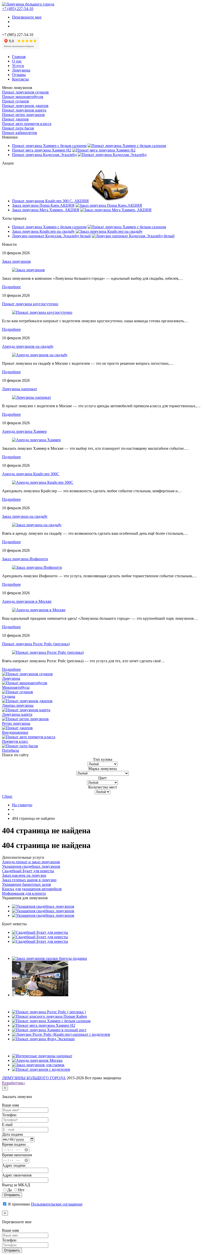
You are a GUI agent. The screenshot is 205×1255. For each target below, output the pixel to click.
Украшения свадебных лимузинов (31, 866)
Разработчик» (13, 1083)
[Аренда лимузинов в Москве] (39, 610)
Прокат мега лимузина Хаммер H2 (41, 150)
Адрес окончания (17, 1175)
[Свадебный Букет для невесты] (40, 932)
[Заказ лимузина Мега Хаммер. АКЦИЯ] (116, 210)
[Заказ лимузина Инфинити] (37, 567)
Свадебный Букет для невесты (28, 871)
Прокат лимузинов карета (24, 110)
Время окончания (17, 1155)
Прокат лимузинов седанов (25, 92)
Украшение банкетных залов (26, 884)
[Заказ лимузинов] (28, 270)
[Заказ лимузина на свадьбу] (37, 525)
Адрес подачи (14, 1165)
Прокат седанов (15, 101)
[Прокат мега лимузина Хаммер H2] (104, 150)
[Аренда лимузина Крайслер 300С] (42, 482)
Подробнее (11, 287)
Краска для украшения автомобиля (32, 889)
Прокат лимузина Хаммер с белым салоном (49, 146)
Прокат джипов (15, 119)
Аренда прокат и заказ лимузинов (31, 862)
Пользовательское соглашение (56, 1204)
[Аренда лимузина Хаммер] (36, 440)
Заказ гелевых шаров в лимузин (29, 880)
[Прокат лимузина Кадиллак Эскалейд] (112, 154)
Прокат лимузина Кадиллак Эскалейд (44, 154)
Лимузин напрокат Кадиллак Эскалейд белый (51, 236)
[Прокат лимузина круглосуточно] (42, 312)
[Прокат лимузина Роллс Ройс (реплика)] (48, 652)
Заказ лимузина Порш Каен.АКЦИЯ (43, 205)
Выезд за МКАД (16, 1185)
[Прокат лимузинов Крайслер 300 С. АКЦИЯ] (114, 201)
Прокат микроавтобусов (22, 96)
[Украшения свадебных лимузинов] (43, 906)
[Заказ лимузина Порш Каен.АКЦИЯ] (109, 205)
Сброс (7, 796)
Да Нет (15, 1190)
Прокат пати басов (18, 128)
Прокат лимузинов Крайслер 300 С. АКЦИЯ (50, 201)
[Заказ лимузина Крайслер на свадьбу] (109, 231)
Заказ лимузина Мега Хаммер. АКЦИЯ (45, 210)
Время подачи (14, 1144)
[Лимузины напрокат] (31, 397)
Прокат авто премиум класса (26, 124)
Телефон (9, 1115)
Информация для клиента (24, 893)
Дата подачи (12, 1134)
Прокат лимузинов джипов (25, 106)
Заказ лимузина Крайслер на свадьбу (43, 231)
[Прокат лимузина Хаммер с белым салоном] (127, 146)
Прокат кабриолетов (19, 132)
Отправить (12, 1195)
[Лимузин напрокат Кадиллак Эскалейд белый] (133, 236)
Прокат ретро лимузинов (23, 114)
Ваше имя (10, 1105)
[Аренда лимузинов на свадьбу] (40, 355)
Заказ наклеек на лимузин (24, 875)
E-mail (7, 1124)
